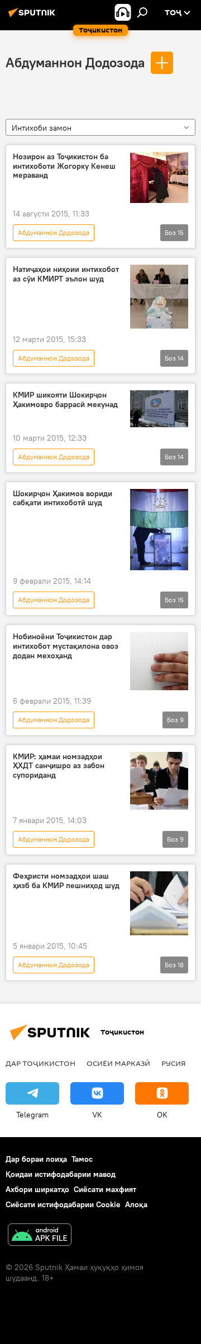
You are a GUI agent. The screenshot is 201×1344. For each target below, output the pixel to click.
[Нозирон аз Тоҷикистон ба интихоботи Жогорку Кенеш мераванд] (159, 177)
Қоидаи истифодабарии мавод (61, 1174)
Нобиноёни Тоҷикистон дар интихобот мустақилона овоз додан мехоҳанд (65, 646)
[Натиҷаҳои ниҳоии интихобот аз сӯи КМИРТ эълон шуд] (159, 297)
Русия (173, 1063)
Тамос (82, 1159)
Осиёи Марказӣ (118, 1063)
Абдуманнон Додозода (75, 62)
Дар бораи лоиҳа (36, 1159)
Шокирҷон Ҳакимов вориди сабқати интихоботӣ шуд (62, 498)
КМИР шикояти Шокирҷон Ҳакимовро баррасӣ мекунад (65, 399)
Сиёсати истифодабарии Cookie (63, 1204)
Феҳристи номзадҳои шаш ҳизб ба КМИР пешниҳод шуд (66, 880)
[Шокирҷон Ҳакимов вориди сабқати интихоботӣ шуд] (159, 529)
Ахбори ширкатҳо (37, 1189)
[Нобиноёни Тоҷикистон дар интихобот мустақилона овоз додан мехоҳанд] (159, 661)
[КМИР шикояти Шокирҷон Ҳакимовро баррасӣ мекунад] (159, 408)
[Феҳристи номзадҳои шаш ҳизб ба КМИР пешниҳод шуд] (159, 903)
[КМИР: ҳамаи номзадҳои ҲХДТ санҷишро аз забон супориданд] (159, 781)
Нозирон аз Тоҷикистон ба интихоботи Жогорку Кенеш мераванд (64, 166)
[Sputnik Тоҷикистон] (33, 17)
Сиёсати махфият (105, 1189)
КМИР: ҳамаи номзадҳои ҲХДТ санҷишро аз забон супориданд (58, 766)
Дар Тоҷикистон (40, 1063)
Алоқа (136, 1204)
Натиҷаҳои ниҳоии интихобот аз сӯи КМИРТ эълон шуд (66, 274)
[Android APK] (40, 1236)
